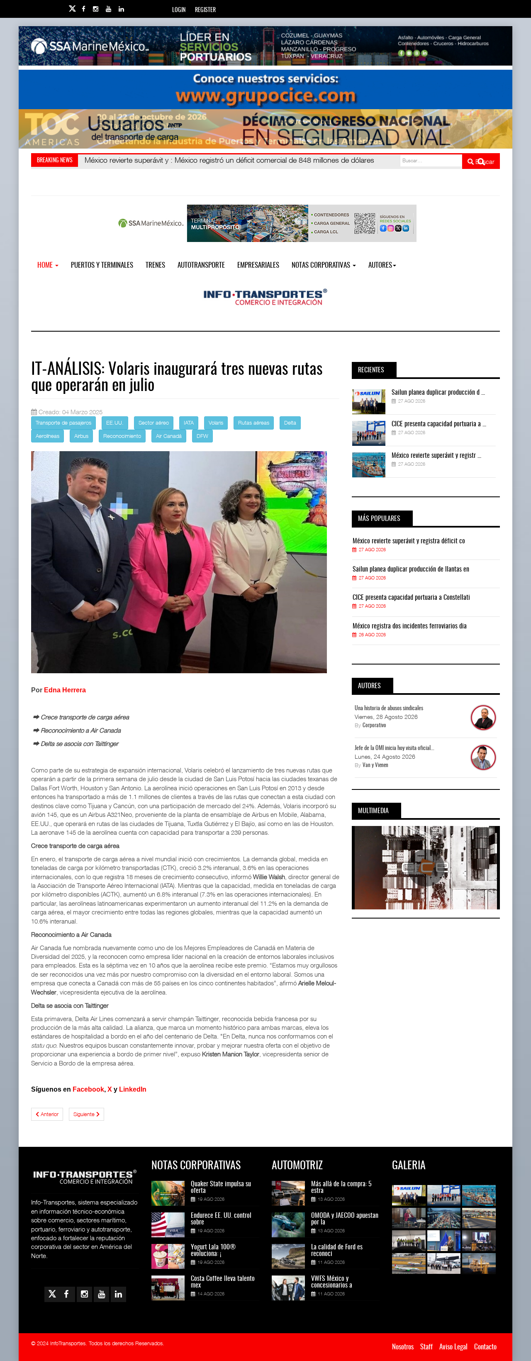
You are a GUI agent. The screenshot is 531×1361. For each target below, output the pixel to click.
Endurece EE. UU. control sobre (221, 1219)
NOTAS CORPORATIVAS (322, 265)
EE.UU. (115, 422)
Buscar (484, 161)
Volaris (216, 422)
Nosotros (403, 1347)
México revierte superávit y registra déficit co (409, 541)
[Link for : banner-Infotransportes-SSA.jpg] (265, 46)
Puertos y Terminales (102, 265)
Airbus (81, 435)
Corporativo (374, 725)
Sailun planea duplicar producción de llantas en (411, 569)
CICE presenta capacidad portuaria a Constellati (411, 597)
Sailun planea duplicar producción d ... (438, 392)
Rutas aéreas (253, 422)
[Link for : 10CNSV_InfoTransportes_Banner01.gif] (265, 129)
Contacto (485, 1347)
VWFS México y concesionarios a (331, 1282)
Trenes (155, 265)
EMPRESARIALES (258, 265)
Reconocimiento (122, 435)
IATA (189, 422)
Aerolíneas (47, 435)
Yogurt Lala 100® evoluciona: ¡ (213, 1250)
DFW (202, 435)
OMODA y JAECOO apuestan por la (344, 1219)
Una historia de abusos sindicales (389, 708)
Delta (290, 422)
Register (205, 10)
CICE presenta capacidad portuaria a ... (439, 424)
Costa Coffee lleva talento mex (223, 1282)
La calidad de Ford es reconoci (337, 1250)
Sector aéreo (154, 422)
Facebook (88, 1089)
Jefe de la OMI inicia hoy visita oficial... (394, 748)
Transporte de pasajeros (63, 422)
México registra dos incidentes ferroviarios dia (410, 626)
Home (45, 265)
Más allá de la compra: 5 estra (341, 1187)
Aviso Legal (453, 1347)
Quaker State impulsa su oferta (221, 1187)
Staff (426, 1347)
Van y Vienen (375, 765)
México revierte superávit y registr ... (436, 455)
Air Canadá (169, 435)
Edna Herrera (65, 690)
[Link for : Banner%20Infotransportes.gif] (265, 89)
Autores (380, 265)
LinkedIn (132, 1089)
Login (178, 10)
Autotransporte (201, 265)
